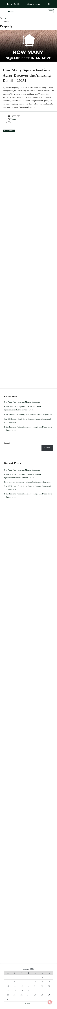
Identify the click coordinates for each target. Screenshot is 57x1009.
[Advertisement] (28, 263)
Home (5, 18)
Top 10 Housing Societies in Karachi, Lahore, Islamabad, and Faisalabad (27, 420)
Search (7, 443)
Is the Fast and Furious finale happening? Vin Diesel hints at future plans (28, 428)
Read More (8, 131)
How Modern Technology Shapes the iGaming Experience (28, 414)
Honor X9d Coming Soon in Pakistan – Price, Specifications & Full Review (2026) (23, 408)
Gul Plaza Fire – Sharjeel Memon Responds (22, 402)
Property (13, 119)
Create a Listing (33, 4)
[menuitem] (48, 4)
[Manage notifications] (50, 1002)
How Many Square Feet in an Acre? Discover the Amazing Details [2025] (28, 75)
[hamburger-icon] (51, 11)
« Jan (27, 1003)
